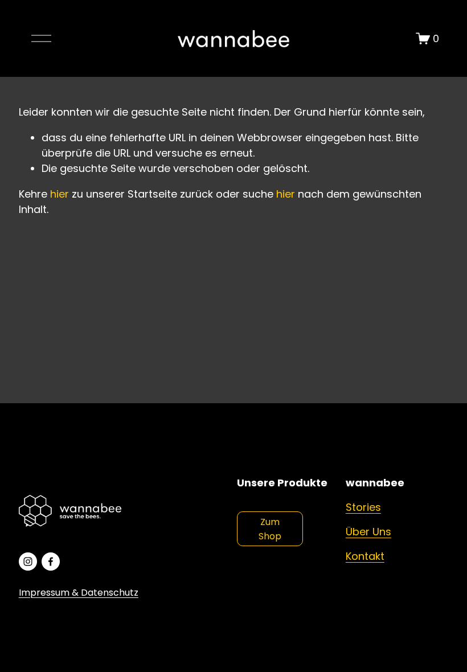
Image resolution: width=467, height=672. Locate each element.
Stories (363, 507)
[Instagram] (28, 561)
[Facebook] (51, 561)
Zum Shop (270, 529)
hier (59, 194)
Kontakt (365, 556)
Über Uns (368, 532)
